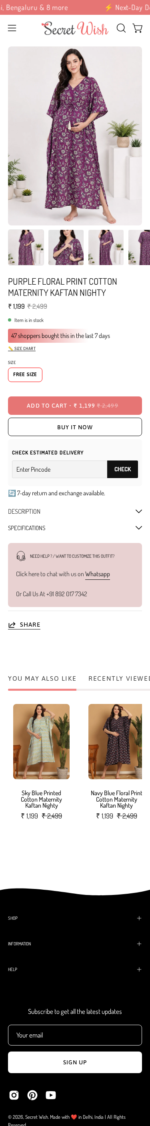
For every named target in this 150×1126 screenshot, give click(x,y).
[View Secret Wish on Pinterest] (32, 1095)
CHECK (122, 469)
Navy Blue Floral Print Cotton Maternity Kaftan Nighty (116, 799)
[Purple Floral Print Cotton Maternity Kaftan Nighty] (26, 247)
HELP (12, 969)
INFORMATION (19, 944)
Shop (13, 918)
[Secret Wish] (75, 28)
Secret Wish (36, 1117)
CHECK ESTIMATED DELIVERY (48, 452)
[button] (120, 28)
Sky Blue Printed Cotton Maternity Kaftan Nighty (41, 799)
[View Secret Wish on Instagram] (14, 1095)
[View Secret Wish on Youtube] (51, 1095)
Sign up (75, 1062)
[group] (75, 7)
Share (30, 624)
